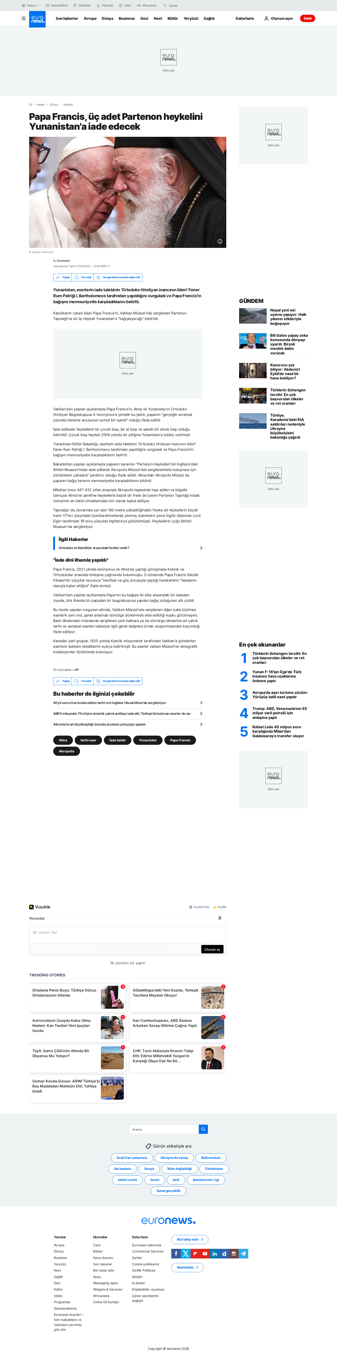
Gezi (144, 18)
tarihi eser (88, 740)
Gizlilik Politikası (143, 1270)
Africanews (101, 1295)
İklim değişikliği (179, 1169)
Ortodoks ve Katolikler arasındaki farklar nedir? (94, 548)
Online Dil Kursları (106, 1302)
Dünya (107, 18)
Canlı (308, 18)
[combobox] (188, 5)
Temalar (60, 1237)
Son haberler (67, 18)
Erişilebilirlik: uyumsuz (148, 1289)
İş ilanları (138, 1283)
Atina (63, 740)
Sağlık (209, 18)
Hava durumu (103, 1258)
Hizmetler (100, 1237)
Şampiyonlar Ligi (206, 1180)
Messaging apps (105, 1283)
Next (158, 18)
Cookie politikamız (145, 1264)
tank (176, 1180)
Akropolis (66, 751)
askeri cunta (127, 1180)
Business (127, 18)
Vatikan (68, 104)
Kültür (173, 18)
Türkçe (31, 5)
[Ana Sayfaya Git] (37, 19)
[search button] (165, 5)
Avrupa (90, 18)
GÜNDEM (251, 301)
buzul (154, 1180)
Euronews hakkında (146, 1245)
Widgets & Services (107, 1289)
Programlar (62, 1302)
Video (58, 1295)
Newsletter (185, 1267)
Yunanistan (148, 740)
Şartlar (137, 1258)
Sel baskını (122, 1169)
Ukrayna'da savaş (174, 1158)
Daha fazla (140, 1237)
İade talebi (118, 740)
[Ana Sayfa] (30, 104)
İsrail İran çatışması (132, 1158)
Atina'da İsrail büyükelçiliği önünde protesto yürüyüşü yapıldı (99, 724)
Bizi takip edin (103, 1270)
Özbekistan (214, 1169)
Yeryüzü (191, 18)
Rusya (149, 1169)
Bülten (97, 1251)
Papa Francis (180, 740)
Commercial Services (147, 1251)
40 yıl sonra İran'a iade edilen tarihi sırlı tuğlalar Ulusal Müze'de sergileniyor (109, 703)
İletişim (137, 1277)
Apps (97, 1277)
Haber (41, 104)
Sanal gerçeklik (168, 1191)
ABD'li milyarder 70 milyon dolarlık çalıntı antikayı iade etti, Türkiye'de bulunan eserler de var (122, 713)
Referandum (211, 1158)
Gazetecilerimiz (65, 1308)
